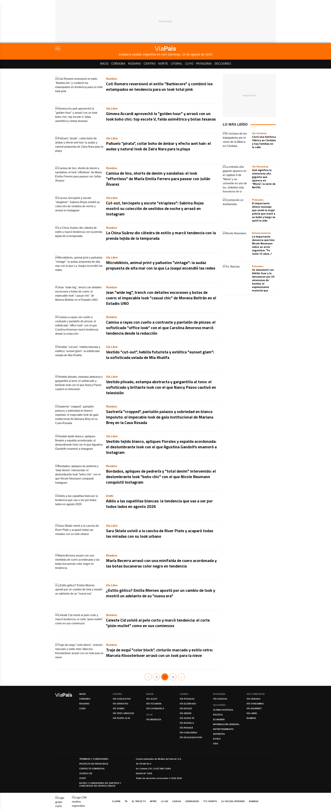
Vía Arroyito (120, 704)
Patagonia (204, 63)
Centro (150, 63)
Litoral (176, 63)
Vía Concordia (188, 732)
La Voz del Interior (233, 801)
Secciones (222, 63)
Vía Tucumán (153, 704)
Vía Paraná (186, 728)
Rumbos (251, 718)
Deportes (219, 734)
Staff (82, 778)
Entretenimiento (223, 729)
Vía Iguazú (186, 708)
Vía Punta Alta (121, 718)
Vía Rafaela (187, 723)
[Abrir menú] (87, 48)
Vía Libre (252, 713)
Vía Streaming (255, 704)
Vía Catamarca (155, 708)
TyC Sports (210, 801)
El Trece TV (139, 801)
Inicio (104, 63)
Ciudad (176, 801)
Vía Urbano (253, 699)
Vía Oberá (186, 713)
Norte (163, 63)
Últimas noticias (223, 710)
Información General (226, 724)
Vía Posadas (187, 699)
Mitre (153, 801)
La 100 (164, 801)
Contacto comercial (92, 768)
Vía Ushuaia (220, 699)
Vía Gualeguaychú (191, 737)
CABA (82, 708)
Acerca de (85, 773)
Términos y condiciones (93, 759)
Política (218, 715)
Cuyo (189, 63)
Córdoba (118, 63)
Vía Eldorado (188, 704)
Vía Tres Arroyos (123, 713)
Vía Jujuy (152, 699)
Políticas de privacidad (93, 764)
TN (126, 801)
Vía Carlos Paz (122, 699)
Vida (215, 743)
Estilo (217, 739)
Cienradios (192, 801)
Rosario (134, 63)
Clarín (116, 801)
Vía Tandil (119, 708)
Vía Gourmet (254, 708)
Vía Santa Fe (187, 718)
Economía (219, 719)
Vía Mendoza (153, 719)
